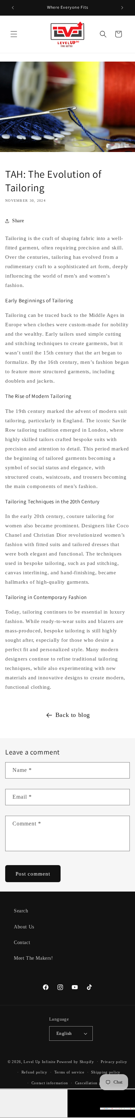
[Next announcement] (122, 7)
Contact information (50, 1083)
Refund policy (34, 1072)
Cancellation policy (92, 1083)
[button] (13, 34)
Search (21, 910)
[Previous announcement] (12, 7)
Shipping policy (105, 1072)
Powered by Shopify (75, 1061)
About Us (24, 926)
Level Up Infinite (39, 1061)
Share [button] (18, 220)
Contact (22, 942)
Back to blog (72, 714)
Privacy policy (114, 1062)
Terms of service (69, 1072)
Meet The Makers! (33, 958)
